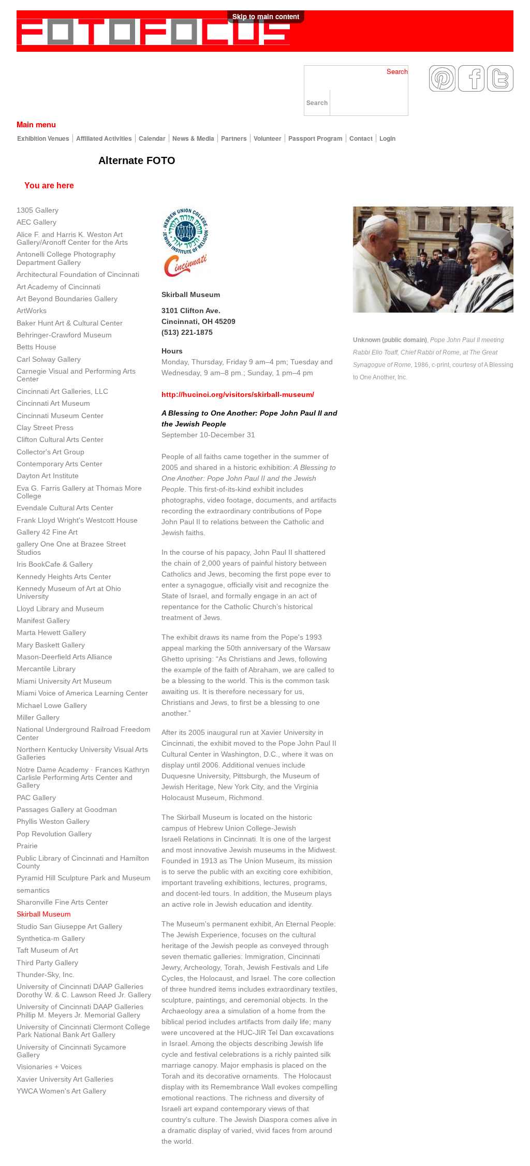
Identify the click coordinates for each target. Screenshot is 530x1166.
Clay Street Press (45, 427)
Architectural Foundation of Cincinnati (78, 274)
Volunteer (268, 138)
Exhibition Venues (43, 138)
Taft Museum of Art (47, 950)
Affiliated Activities (104, 138)
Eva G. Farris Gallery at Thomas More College (79, 492)
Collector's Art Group (50, 452)
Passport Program (315, 138)
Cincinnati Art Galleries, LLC (62, 391)
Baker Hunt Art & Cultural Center (70, 323)
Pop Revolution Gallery (54, 834)
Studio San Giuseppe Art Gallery (69, 926)
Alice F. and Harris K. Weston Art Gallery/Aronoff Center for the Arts (72, 238)
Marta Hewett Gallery (51, 632)
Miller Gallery (38, 717)
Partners (234, 138)
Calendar (152, 138)
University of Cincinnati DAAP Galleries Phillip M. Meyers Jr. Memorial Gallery (80, 1010)
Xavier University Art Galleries (65, 1079)
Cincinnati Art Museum (54, 403)
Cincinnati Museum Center (60, 415)
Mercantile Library (46, 669)
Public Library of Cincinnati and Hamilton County (83, 862)
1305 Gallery (37, 210)
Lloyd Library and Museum (60, 608)
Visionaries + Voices (49, 1066)
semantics (33, 890)
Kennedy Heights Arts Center (64, 576)
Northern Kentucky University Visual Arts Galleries (82, 753)
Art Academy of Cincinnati (58, 287)
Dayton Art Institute (48, 475)
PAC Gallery (36, 797)
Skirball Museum (44, 914)
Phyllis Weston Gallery (53, 821)
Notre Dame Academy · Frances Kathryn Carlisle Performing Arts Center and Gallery (83, 777)
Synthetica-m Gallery (51, 938)
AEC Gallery (36, 222)
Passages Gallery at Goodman (67, 809)
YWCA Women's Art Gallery (61, 1091)
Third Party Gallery (47, 962)
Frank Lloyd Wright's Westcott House (77, 520)
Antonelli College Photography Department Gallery (66, 258)
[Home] (153, 29)
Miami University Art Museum (64, 681)
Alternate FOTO (136, 160)
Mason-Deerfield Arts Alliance (64, 657)
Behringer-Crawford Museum (64, 335)
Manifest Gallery (43, 620)
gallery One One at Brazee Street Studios (71, 548)
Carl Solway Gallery (49, 359)
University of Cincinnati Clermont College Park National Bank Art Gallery (83, 1031)
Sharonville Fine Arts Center (62, 902)
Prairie (27, 846)
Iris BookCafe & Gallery (55, 564)
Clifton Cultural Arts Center (60, 439)
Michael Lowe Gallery (52, 705)
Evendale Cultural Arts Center (65, 508)
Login (387, 138)
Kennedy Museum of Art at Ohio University (69, 592)
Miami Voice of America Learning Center (82, 693)
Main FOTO (55, 160)
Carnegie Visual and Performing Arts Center (76, 375)
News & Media (193, 138)
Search (397, 71)
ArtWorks (32, 310)
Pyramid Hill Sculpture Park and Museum (84, 878)
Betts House (36, 347)
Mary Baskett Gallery (51, 645)
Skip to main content (265, 16)
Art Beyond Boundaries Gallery (67, 298)
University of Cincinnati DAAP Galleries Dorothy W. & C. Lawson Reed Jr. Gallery (84, 990)
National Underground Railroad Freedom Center (84, 733)
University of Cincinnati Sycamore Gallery (71, 1051)
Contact (361, 138)
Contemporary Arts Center (59, 464)
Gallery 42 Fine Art (47, 532)
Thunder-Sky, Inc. (46, 974)
